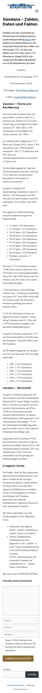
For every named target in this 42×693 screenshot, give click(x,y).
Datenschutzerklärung (15, 685)
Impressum (30, 685)
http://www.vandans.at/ (27, 90)
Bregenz (26, 39)
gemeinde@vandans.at (25, 97)
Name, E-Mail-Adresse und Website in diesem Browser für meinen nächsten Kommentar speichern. (20, 645)
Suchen (7, 669)
